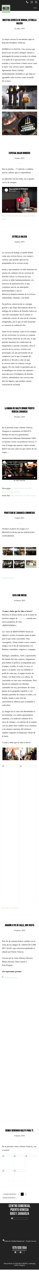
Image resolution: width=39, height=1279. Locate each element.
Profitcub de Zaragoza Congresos (19, 513)
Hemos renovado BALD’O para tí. (19, 1130)
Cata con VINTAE (19, 595)
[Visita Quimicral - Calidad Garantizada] (19, 1241)
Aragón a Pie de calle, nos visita (19, 925)
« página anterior (9, 1195)
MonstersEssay (8, 578)
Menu (35, 7)
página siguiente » (9, 1198)
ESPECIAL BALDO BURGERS (19, 153)
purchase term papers (10, 908)
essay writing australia (11, 492)
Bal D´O (11, 9)
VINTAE (21, 618)
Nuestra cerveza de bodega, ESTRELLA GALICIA (19, 21)
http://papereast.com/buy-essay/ (23, 495)
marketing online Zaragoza (24, 1264)
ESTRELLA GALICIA (19, 236)
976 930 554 (19, 1248)
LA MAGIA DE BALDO (21, 488)
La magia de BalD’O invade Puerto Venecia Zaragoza (19, 410)
